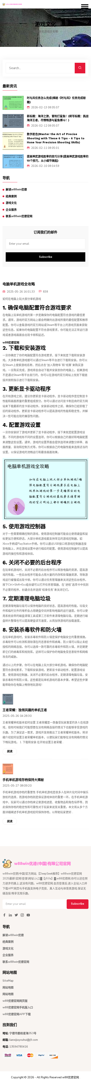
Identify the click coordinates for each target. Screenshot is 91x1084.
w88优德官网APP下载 (17, 1014)
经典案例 (11, 196)
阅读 (9, 751)
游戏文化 (11, 203)
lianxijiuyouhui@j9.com (23, 1040)
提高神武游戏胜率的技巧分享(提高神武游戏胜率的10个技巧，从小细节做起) (57, 158)
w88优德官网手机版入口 (18, 1007)
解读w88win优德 (16, 189)
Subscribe (45, 257)
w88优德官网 (70, 1077)
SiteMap (8, 981)
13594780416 (18, 1047)
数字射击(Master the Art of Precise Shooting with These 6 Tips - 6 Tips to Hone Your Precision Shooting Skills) (55, 138)
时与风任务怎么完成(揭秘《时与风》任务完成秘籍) (56, 100)
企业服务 (11, 210)
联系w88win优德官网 (19, 216)
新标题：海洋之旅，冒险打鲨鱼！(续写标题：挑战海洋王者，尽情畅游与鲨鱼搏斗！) (57, 118)
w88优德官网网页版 (15, 1001)
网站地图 (8, 987)
